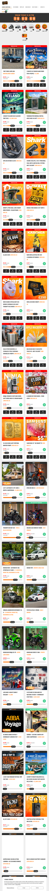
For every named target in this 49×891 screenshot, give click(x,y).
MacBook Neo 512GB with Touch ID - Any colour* (35, 351)
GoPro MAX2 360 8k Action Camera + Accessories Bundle (12, 861)
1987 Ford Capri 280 (9, 72)
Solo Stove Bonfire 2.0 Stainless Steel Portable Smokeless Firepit (12, 351)
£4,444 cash (10, 255)
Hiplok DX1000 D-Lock (12, 162)
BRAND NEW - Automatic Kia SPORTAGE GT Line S (12, 570)
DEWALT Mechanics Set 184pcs (35, 209)
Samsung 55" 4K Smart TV (36, 444)
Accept (24, 888)
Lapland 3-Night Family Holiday (10, 693)
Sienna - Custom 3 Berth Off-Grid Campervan (35, 736)
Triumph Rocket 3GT (11, 529)
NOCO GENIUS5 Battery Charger (36, 860)
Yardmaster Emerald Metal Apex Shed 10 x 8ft (35, 117)
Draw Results (28, 7)
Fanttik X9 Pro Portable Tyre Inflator (35, 820)
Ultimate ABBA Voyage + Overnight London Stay (12, 737)
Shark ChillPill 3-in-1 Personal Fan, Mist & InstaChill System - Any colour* (36, 163)
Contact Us (42, 7)
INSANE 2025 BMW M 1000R (36, 529)
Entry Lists (22, 7)
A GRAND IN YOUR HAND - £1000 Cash (35, 397)
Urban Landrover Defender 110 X (12, 612)
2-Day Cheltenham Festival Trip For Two (12, 778)
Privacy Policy (17, 884)
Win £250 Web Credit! (36, 303)
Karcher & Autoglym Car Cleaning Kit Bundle (36, 257)
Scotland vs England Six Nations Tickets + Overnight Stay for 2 (35, 694)
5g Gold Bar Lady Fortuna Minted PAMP (11, 444)
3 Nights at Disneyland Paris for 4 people (35, 72)
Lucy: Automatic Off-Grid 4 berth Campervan (12, 489)
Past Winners (15, 7)
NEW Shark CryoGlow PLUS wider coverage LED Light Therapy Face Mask (12, 304)
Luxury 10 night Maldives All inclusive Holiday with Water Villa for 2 (36, 779)
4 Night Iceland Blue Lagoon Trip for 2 (11, 117)
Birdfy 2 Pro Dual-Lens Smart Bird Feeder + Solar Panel (12, 210)
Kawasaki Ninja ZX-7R (11, 653)
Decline (37, 888)
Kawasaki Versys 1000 (36, 653)
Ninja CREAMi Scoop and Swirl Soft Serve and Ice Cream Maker (12, 398)
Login (3, 11)
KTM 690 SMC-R (35, 488)
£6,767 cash (10, 819)
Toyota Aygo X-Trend (35, 611)
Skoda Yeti (35, 568)
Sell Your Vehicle (5, 9)
